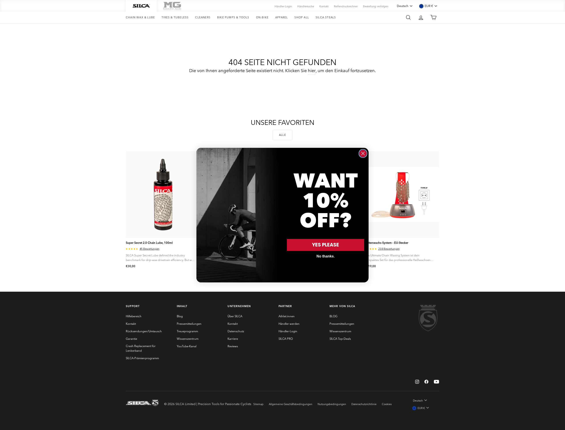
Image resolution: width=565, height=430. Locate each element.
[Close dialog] (363, 153)
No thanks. (325, 256)
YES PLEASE (325, 244)
